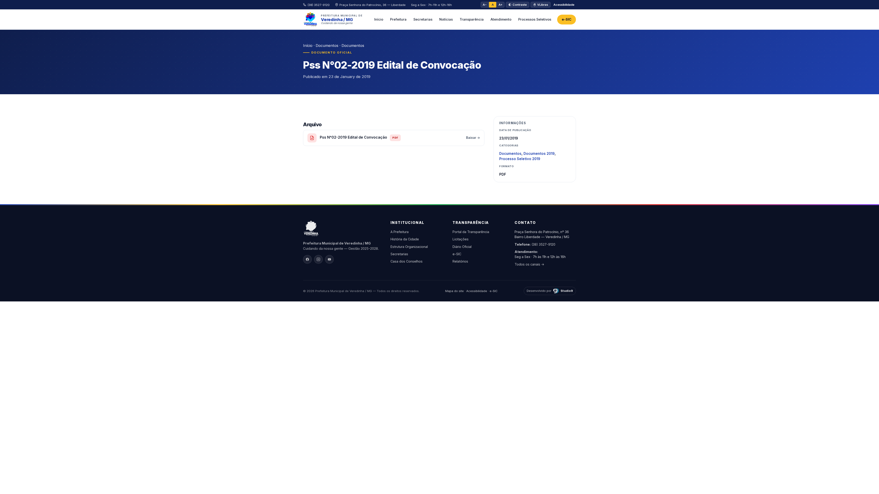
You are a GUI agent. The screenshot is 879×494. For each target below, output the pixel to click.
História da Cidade (405, 239)
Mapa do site (454, 291)
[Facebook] (307, 259)
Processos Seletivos (534, 19)
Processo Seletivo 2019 (519, 159)
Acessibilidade (563, 4)
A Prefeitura (400, 232)
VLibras (542, 4)
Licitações (461, 239)
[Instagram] (318, 259)
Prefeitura (398, 19)
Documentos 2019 (539, 153)
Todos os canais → (529, 264)
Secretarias (422, 19)
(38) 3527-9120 (543, 244)
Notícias (446, 19)
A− (485, 4)
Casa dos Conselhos (407, 261)
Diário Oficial (462, 247)
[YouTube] (329, 259)
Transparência (472, 19)
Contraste (520, 4)
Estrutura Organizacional (409, 247)
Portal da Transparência (471, 232)
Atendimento (501, 19)
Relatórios (460, 261)
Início (378, 19)
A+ (500, 4)
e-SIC (566, 19)
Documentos (327, 45)
